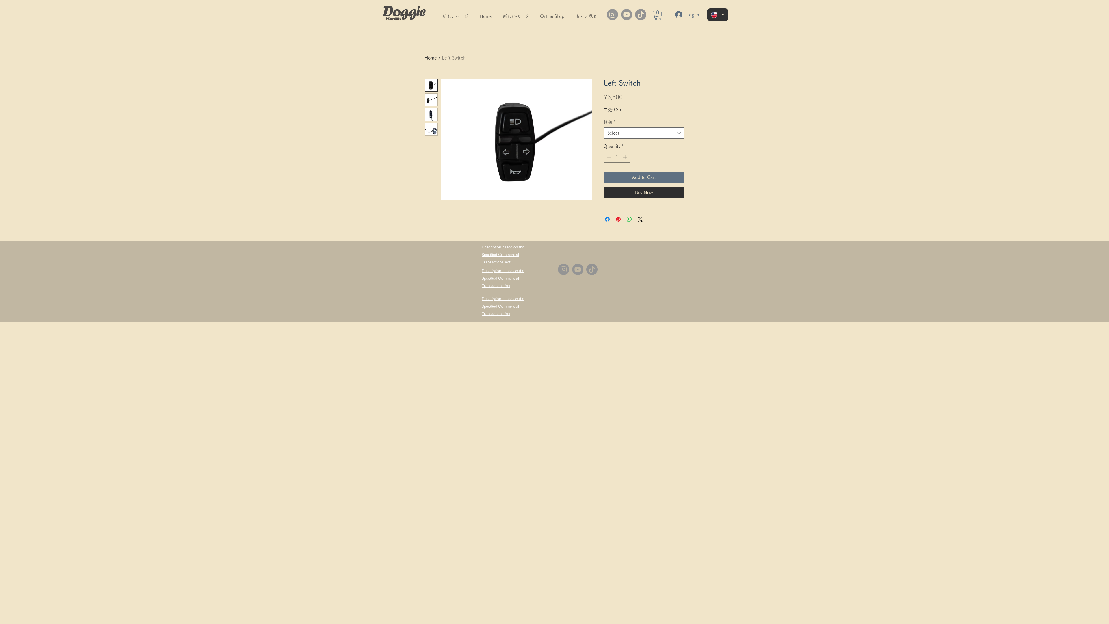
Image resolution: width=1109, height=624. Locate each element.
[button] (657, 15)
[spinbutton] (617, 157)
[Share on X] (640, 219)
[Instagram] (612, 14)
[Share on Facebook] (607, 219)
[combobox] (644, 133)
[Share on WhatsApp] (629, 219)
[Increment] (626, 157)
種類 (609, 122)
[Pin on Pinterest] (618, 219)
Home (431, 57)
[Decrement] (608, 157)
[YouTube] (626, 14)
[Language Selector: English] (717, 14)
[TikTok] (640, 14)
